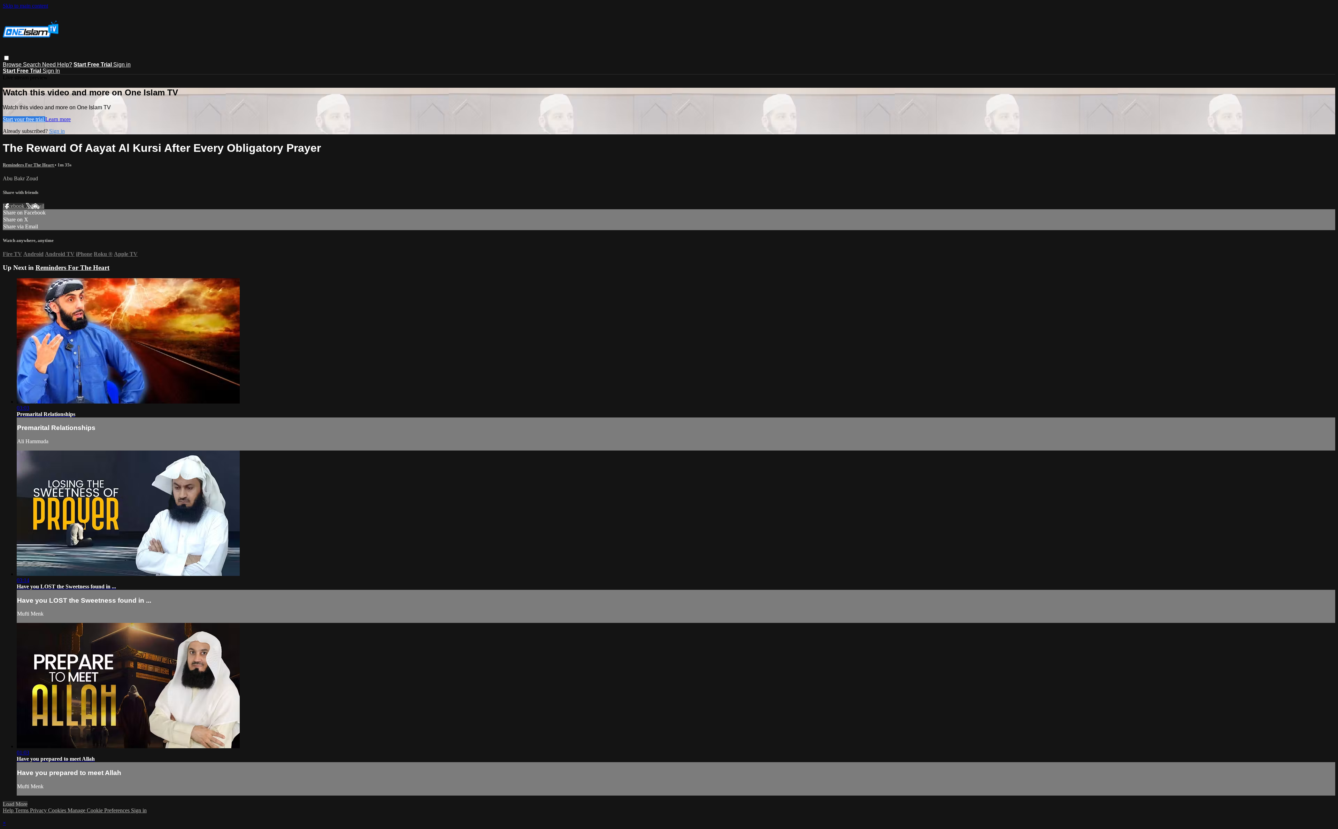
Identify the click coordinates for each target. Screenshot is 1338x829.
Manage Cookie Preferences (99, 810)
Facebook (14, 206)
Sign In (51, 71)
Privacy (39, 810)
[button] (6, 58)
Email (37, 206)
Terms (22, 810)
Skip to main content (25, 6)
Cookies (58, 810)
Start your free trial (24, 119)
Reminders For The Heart (29, 164)
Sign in (122, 65)
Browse (13, 65)
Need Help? (57, 65)
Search (32, 65)
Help (9, 810)
